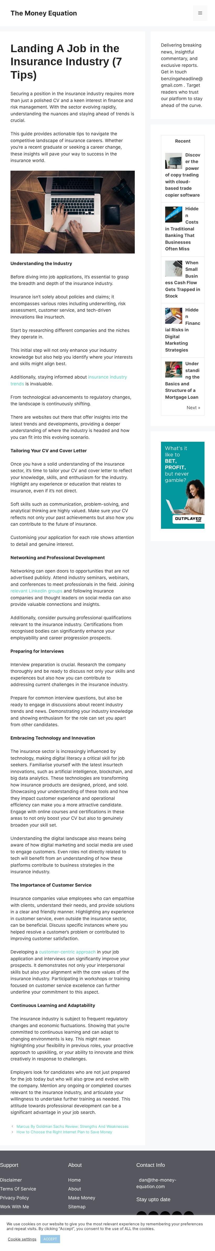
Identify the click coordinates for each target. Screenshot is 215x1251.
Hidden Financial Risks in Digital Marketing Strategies (182, 330)
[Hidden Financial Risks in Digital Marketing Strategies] (173, 323)
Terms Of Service (18, 1188)
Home (74, 1180)
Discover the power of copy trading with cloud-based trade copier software (182, 175)
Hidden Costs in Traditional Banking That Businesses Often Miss (181, 228)
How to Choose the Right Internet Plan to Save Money (64, 1132)
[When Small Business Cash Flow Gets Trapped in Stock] (173, 276)
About (74, 1188)
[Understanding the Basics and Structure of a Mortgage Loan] (173, 377)
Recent (183, 141)
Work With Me (14, 1206)
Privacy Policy (14, 1197)
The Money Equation (43, 13)
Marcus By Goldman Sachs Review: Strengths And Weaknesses (73, 1126)
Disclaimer (11, 1180)
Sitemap (76, 1206)
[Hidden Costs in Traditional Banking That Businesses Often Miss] (173, 222)
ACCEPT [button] (50, 1239)
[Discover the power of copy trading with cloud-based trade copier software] (173, 168)
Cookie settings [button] (22, 1239)
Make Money (81, 1197)
